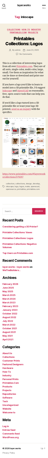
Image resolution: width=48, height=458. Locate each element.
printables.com (33, 189)
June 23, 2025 (32, 50)
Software (7, 397)
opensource (11, 189)
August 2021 (9, 332)
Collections (13, 29)
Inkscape (7, 90)
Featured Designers (12, 364)
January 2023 (9, 310)
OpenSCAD (23, 90)
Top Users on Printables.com (17, 253)
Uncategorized (10, 405)
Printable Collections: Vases (17, 232)
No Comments (25, 54)
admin (18, 50)
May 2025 (7, 291)
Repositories (9, 394)
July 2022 (7, 321)
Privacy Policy (8, 453)
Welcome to (8, 412)
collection (10, 183)
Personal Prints (10, 379)
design (29, 183)
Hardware (7, 368)
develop (36, 183)
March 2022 (8, 324)
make (27, 186)
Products (7, 386)
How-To (26, 29)
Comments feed (11, 433)
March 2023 (8, 302)
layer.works (24, 5)
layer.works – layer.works (15, 267)
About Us (7, 353)
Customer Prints (11, 360)
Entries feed (8, 430)
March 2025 (8, 295)
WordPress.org (10, 437)
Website (6, 408)
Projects (33, 32)
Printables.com (24, 66)
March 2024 (8, 299)
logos (21, 186)
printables (21, 189)
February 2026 (10, 284)
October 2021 (9, 328)
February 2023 (10, 306)
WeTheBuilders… (11, 270)
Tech (5, 401)
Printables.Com (18, 32)
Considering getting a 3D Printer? (20, 226)
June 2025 (8, 287)
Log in (5, 426)
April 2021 (7, 339)
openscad (35, 186)
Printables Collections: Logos (24, 41)
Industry (36, 29)
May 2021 (7, 336)
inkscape (10, 186)
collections (20, 183)
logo (16, 186)
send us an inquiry (21, 109)
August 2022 (9, 317)
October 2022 (9, 313)
